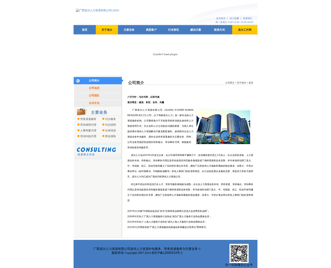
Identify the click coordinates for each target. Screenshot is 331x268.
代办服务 (110, 118)
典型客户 (151, 29)
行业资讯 (173, 29)
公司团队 (94, 95)
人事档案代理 (88, 130)
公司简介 (94, 80)
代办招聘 (110, 124)
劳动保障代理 (88, 124)
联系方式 (219, 29)
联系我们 (247, 18)
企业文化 (94, 102)
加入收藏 (234, 18)
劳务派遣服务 (88, 118)
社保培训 (110, 130)
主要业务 (129, 29)
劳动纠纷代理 (88, 136)
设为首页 (220, 18)
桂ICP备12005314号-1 (167, 252)
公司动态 (94, 87)
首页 (84, 29)
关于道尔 (107, 29)
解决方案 (195, 29)
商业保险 (110, 136)
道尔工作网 (245, 29)
